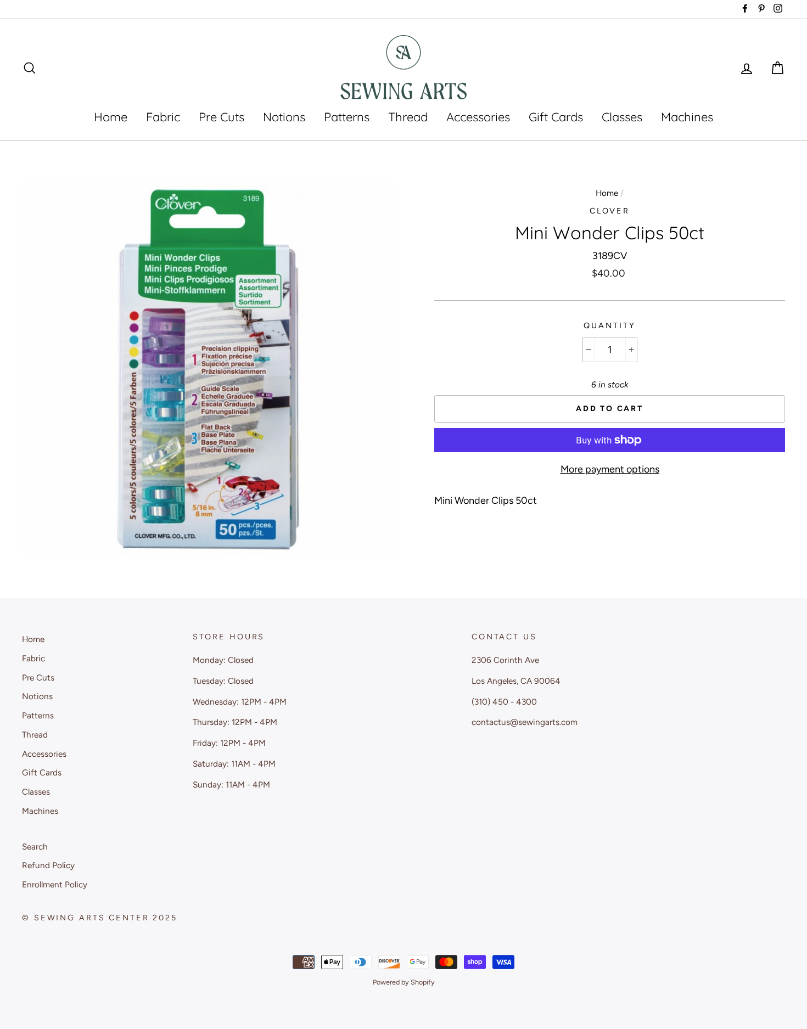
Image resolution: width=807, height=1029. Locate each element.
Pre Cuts (221, 117)
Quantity (609, 325)
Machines (687, 117)
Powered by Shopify (404, 982)
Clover (610, 211)
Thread (408, 117)
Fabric (163, 117)
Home (110, 117)
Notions (284, 117)
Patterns (346, 117)
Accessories (478, 117)
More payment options (610, 469)
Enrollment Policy (54, 884)
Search (35, 846)
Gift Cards (556, 117)
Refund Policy (48, 865)
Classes (622, 117)
